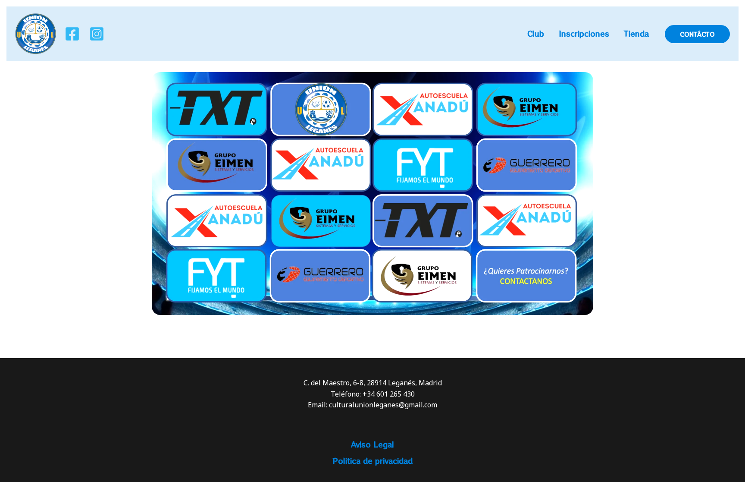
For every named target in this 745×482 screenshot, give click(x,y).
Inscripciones (584, 33)
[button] (697, 34)
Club (535, 33)
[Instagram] (96, 33)
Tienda (636, 33)
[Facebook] (72, 33)
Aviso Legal (372, 444)
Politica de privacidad (372, 460)
